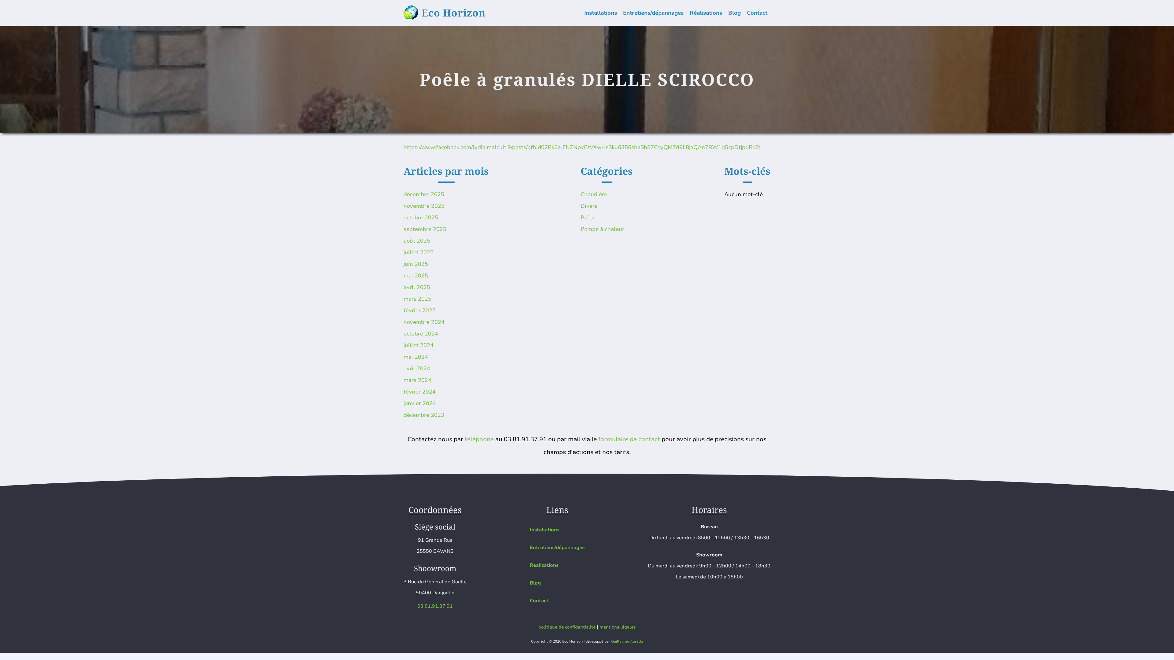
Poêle (588, 217)
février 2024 (420, 391)
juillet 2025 (419, 252)
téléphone (479, 439)
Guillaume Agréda (627, 641)
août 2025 (417, 240)
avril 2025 (417, 287)
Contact (757, 12)
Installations (600, 12)
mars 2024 (417, 380)
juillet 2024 (419, 345)
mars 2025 (417, 298)
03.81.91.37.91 (435, 606)
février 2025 (420, 310)
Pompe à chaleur (602, 229)
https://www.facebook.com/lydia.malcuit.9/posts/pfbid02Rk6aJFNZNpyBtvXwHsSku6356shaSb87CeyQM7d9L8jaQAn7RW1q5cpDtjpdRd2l (582, 147)
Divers (589, 206)
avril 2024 (417, 368)
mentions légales (618, 627)
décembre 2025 (424, 194)
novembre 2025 (424, 206)
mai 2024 (416, 357)
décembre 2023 (424, 415)
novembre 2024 (424, 322)
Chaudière (594, 194)
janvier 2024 (420, 403)
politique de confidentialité (567, 627)
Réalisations (706, 12)
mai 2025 (416, 275)
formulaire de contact (629, 439)
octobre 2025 (421, 217)
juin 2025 (416, 264)
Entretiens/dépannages (653, 12)
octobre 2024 (421, 333)
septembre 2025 (425, 229)
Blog (734, 12)
